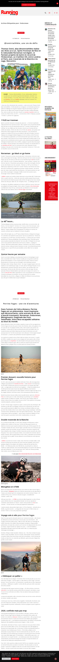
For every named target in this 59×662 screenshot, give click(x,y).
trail (32, 159)
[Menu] (49, 13)
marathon (7, 99)
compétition (13, 340)
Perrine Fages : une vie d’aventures (21, 303)
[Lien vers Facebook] (55, 13)
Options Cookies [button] (6, 658)
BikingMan (11, 491)
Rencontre (21, 32)
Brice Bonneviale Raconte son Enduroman (30, 454)
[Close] (57, 3)
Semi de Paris (8, 272)
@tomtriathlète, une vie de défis (21, 43)
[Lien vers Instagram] (57, 13)
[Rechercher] (45, 13)
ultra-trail (3, 590)
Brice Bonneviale (35, 186)
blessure (15, 617)
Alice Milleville (26, 38)
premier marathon (29, 112)
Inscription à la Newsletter (29, 4)
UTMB (14, 499)
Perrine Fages (22, 189)
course (29, 130)
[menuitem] (45, 13)
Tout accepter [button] (15, 658)
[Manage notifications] (55, 659)
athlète (3, 176)
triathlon (17, 99)
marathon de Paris (7, 145)
